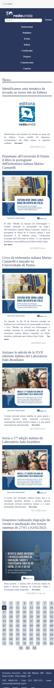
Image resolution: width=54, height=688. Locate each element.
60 (24, 634)
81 (21, 647)
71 (44, 639)
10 (10, 607)
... (17, 143)
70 (37, 639)
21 (31, 612)
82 (27, 647)
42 (10, 625)
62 (37, 634)
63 (44, 634)
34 (10, 621)
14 (37, 607)
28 (24, 616)
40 (51, 621)
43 (17, 625)
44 (24, 625)
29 (31, 616)
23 (44, 612)
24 (51, 612)
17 (4, 612)
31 (44, 616)
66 (10, 639)
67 (17, 639)
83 (34, 647)
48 (51, 625)
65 (4, 639)
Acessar (48, 20)
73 (4, 643)
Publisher (27, 33)
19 (17, 612)
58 (10, 634)
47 (44, 625)
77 (31, 643)
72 (51, 639)
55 (44, 630)
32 (51, 616)
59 (17, 634)
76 (24, 643)
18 (10, 612)
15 (44, 607)
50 (10, 630)
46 (37, 625)
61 (31, 634)
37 (31, 621)
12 (24, 607)
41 (4, 625)
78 (37, 643)
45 (31, 625)
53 (31, 630)
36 (24, 621)
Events (27, 39)
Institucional (27, 27)
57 (4, 634)
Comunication (27, 62)
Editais (27, 45)
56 (51, 630)
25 (4, 616)
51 (17, 630)
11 (17, 607)
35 (17, 621)
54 (37, 630)
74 (10, 643)
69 (31, 639)
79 (44, 643)
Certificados (27, 51)
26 (10, 616)
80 (51, 643)
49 (4, 630)
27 (17, 616)
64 (51, 634)
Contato (27, 68)
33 (4, 621)
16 (51, 607)
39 (44, 621)
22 (37, 612)
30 (37, 616)
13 (31, 607)
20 (24, 612)
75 (17, 643)
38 (37, 621)
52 (24, 630)
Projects (27, 57)
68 (24, 639)
